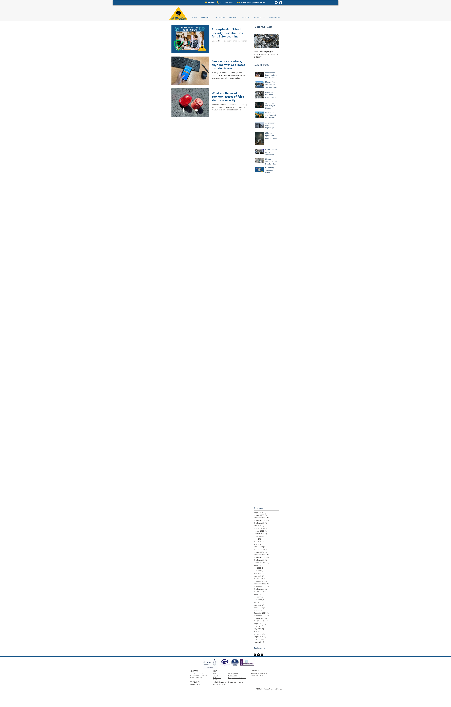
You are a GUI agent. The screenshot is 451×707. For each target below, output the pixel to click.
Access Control (233, 680)
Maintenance (232, 676)
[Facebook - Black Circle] (262, 654)
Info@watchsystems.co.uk (259, 673)
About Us (215, 676)
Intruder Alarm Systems (235, 682)
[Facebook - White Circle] (280, 2)
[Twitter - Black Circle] (258, 654)
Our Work (216, 680)
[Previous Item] (257, 41)
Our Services (217, 678)
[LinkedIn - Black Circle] (255, 654)
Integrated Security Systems (237, 678)
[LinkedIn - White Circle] (276, 2)
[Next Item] (276, 41)
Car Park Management (220, 682)
